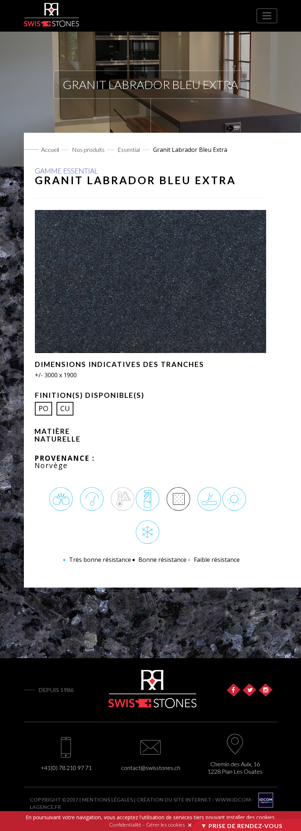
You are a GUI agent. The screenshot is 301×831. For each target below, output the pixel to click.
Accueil (50, 149)
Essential (128, 149)
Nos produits (88, 149)
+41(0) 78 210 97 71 (66, 767)
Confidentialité (125, 824)
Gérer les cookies (165, 824)
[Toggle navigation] (267, 15)
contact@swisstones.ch (150, 767)
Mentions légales (107, 799)
